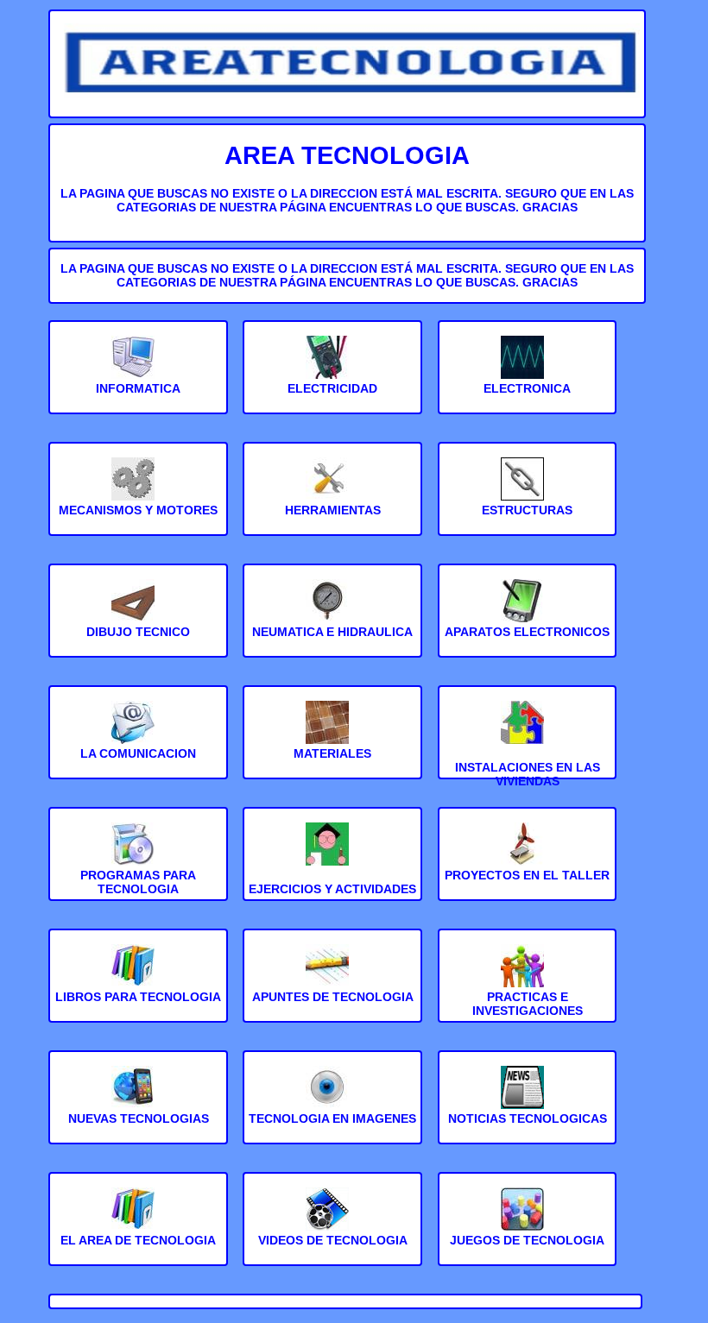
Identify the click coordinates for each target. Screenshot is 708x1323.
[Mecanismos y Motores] (138, 496)
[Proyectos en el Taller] (527, 861)
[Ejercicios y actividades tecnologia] (332, 861)
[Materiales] (332, 740)
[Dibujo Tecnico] (138, 618)
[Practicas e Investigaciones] (527, 983)
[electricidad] (332, 374)
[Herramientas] (332, 496)
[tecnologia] (346, 97)
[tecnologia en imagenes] (332, 1105)
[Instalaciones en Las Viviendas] (527, 740)
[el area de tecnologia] (138, 1226)
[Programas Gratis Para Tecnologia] (138, 861)
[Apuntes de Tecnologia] (332, 983)
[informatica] (138, 374)
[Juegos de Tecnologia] (527, 1226)
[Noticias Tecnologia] (527, 1105)
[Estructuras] (527, 496)
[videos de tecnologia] (332, 1226)
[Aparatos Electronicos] (527, 618)
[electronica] (527, 374)
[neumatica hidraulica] (332, 618)
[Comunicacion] (138, 740)
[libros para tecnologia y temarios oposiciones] (138, 983)
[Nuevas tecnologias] (138, 1105)
